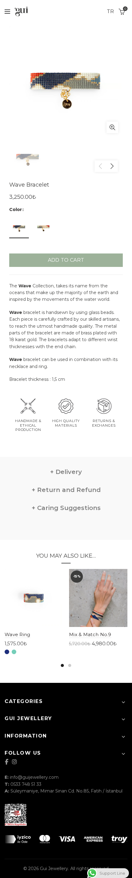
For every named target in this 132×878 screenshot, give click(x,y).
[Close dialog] (117, 392)
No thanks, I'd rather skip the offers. (66, 479)
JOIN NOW (66, 462)
